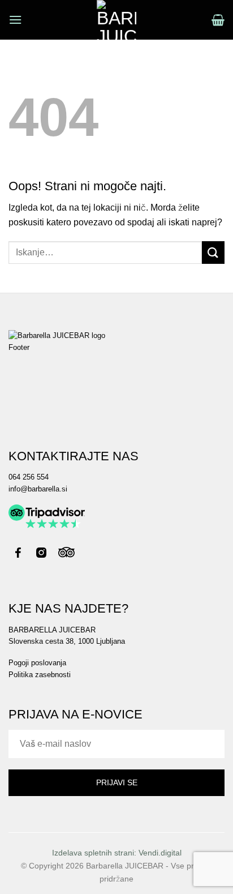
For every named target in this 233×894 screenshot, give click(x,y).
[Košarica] (218, 19)
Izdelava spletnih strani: (117, 852)
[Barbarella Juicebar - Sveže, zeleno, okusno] (117, 20)
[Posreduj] (213, 252)
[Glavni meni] (15, 19)
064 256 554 (28, 477)
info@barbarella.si (37, 489)
